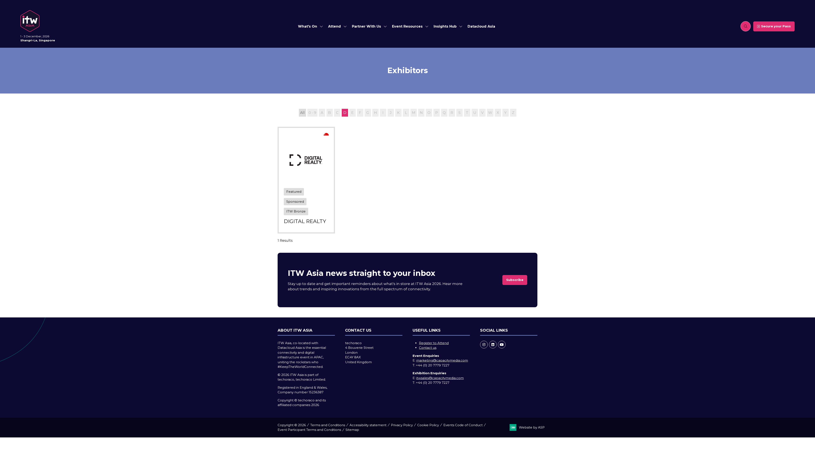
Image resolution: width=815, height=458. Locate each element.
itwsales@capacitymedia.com (440, 378)
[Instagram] (484, 344)
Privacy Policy (402, 425)
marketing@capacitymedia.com (442, 360)
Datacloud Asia (481, 26)
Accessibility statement (368, 425)
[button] (746, 26)
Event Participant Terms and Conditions (309, 430)
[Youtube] (502, 344)
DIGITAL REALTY (305, 221)
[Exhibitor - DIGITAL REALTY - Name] (306, 180)
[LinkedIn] (493, 344)
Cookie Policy (428, 425)
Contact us (427, 348)
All (302, 112)
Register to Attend (434, 343)
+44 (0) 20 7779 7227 (432, 365)
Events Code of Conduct (463, 425)
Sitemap (352, 430)
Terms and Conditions (327, 425)
